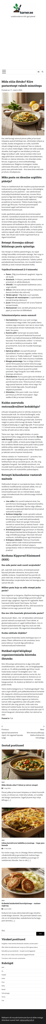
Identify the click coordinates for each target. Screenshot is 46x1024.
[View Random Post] (38, 72)
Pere (3, 982)
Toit (11, 718)
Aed (3, 967)
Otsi (3, 930)
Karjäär (4, 975)
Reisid (3, 989)
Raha (3, 986)
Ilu (2, 971)
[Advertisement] (23, 45)
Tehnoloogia (6, 993)
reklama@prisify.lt (27, 1020)
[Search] (42, 72)
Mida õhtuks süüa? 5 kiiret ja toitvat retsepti (20, 785)
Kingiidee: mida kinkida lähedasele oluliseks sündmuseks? (20, 944)
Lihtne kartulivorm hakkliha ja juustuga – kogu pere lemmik (23, 844)
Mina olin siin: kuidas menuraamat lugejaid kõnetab (18, 955)
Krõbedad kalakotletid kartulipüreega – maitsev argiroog (21, 904)
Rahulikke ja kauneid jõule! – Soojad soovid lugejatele (18, 951)
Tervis (3, 997)
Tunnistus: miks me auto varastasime (13, 958)
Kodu (3, 978)
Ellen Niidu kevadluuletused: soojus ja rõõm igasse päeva (20, 947)
